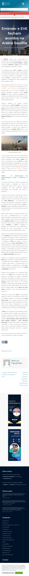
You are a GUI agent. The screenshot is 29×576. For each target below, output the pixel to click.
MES (3, 542)
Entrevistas (5, 527)
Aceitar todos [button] (19, 572)
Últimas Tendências (6, 554)
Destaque (4, 522)
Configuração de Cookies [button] (8, 572)
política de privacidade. (10, 570)
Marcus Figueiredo (20, 47)
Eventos (4, 529)
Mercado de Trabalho (7, 539)
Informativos (5, 535)
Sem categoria (5, 550)
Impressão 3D (5, 531)
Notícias (9, 351)
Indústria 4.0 (5, 533)
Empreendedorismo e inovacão (9, 525)
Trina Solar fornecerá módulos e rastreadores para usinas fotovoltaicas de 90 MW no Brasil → (23, 373)
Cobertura (4, 520)
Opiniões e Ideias (6, 546)
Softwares (4, 552)
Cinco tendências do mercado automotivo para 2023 (12, 17)
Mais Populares (6, 537)
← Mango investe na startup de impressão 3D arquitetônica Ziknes (9, 373)
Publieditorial (5, 548)
